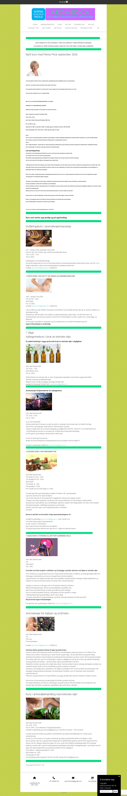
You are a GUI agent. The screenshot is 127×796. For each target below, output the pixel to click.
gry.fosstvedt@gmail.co (49, 519)
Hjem (35, 24)
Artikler (58, 28)
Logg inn (63, 792)
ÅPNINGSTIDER (86, 28)
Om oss (91, 24)
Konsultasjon (71, 28)
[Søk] (98, 27)
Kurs (60, 24)
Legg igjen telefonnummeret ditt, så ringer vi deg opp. (108, 785)
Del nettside (92, 781)
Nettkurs (47, 28)
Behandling (80, 24)
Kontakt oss (33, 28)
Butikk (68, 24)
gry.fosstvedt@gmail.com (40, 268)
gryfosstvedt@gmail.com (58, 384)
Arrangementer (47, 24)
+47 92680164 (54, 781)
